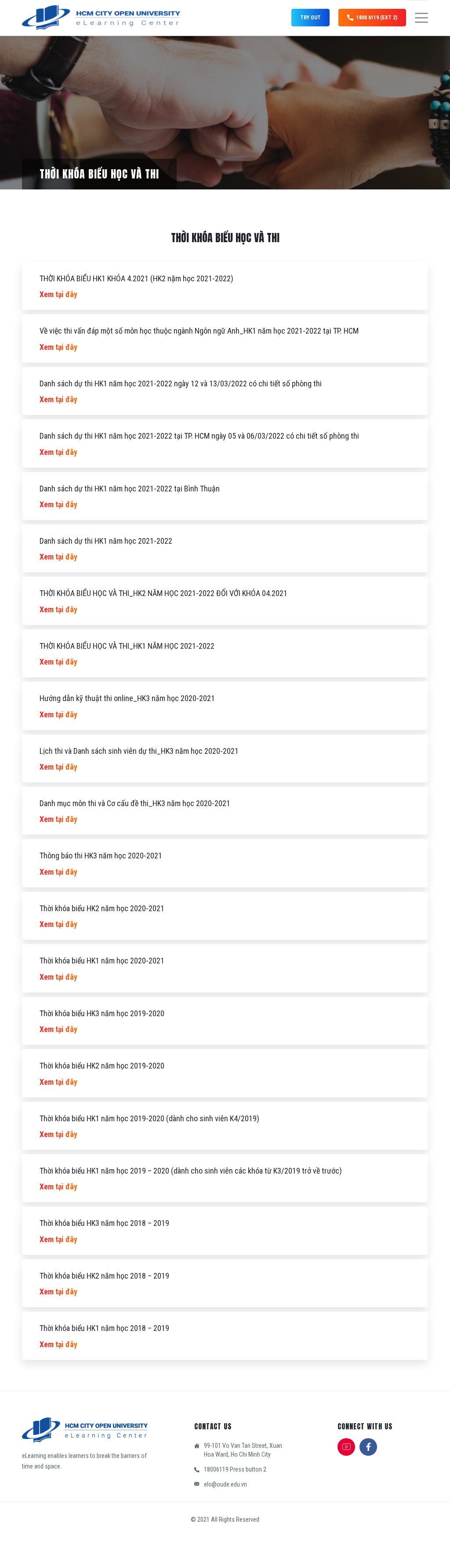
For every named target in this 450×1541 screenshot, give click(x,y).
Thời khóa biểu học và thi (99, 174)
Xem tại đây (58, 294)
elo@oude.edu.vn (225, 1484)
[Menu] (417, 18)
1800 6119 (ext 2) (376, 18)
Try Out (310, 18)
